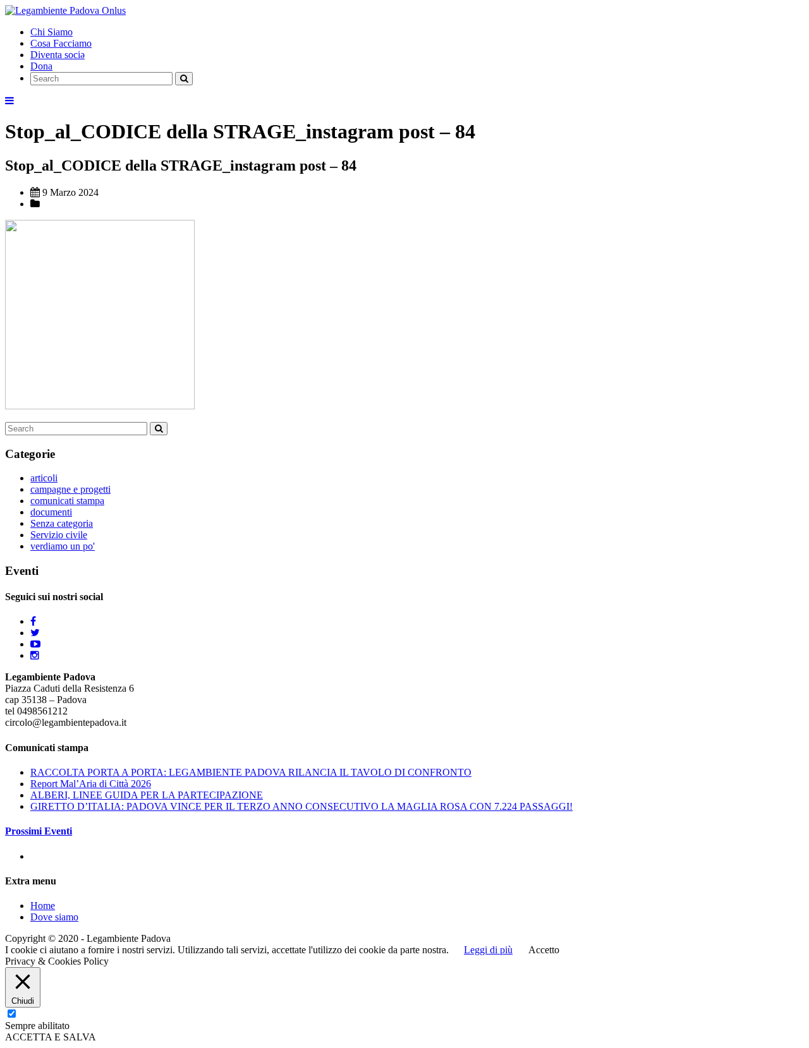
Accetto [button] (543, 949)
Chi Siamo (51, 32)
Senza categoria (61, 523)
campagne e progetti (70, 489)
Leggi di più (488, 949)
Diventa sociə (57, 54)
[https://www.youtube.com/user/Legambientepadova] (35, 644)
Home (42, 905)
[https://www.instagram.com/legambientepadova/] (34, 655)
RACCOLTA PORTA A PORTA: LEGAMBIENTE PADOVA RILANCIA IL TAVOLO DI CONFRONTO (250, 772)
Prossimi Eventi (38, 831)
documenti (51, 512)
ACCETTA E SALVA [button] (50, 1037)
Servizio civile (58, 534)
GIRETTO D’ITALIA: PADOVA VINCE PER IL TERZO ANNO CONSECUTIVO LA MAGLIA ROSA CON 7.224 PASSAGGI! (301, 806)
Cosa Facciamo (61, 43)
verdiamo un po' (62, 546)
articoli (44, 478)
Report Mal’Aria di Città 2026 (90, 783)
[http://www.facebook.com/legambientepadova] (33, 621)
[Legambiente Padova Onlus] (65, 10)
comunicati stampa (67, 500)
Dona (41, 66)
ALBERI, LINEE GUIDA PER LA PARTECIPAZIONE (146, 795)
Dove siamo (54, 917)
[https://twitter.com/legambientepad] (35, 632)
